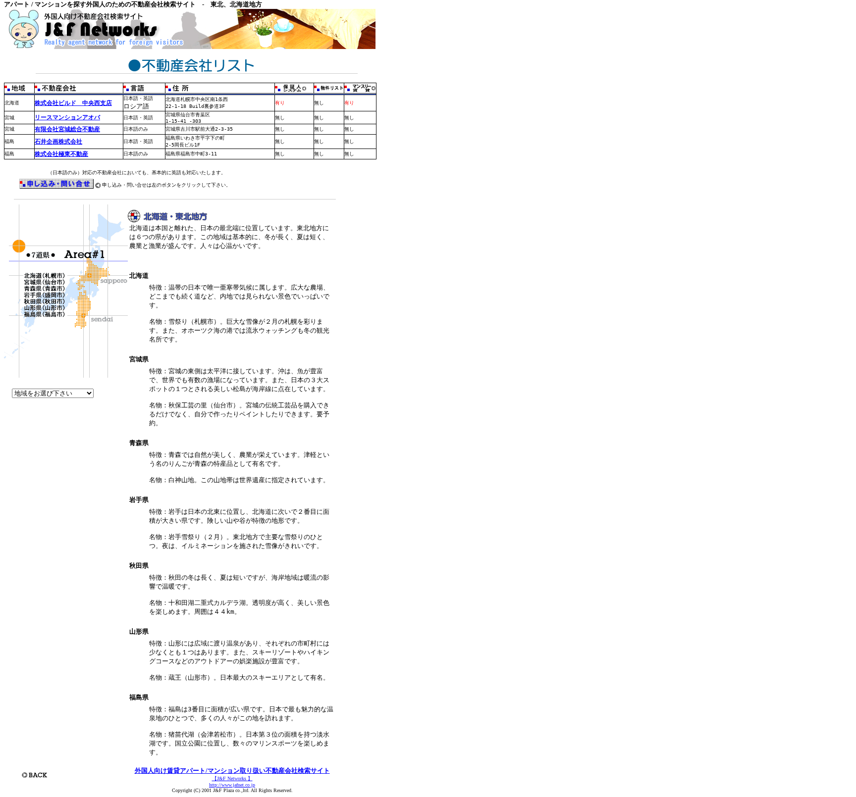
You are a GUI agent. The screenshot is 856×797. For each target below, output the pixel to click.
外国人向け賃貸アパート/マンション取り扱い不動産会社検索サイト (232, 770)
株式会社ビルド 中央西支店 (73, 103)
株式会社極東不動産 (61, 153)
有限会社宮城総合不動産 (67, 129)
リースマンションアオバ (67, 117)
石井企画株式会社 (58, 141)
